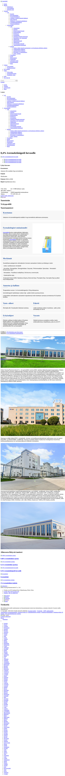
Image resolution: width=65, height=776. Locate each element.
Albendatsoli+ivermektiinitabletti (9, 612)
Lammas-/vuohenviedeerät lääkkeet (19, 18)
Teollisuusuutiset (11, 68)
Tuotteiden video (11, 75)
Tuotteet (6, 11)
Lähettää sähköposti (6, 616)
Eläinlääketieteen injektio (34, 612)
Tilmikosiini (16, 39)
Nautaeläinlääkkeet (15, 16)
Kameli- (12, 14)
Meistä (5, 5)
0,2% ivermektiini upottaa (9, 564)
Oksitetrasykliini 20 (22, 612)
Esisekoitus (13, 59)
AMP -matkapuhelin (48, 611)
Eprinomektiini (17, 32)
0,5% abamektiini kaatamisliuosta (14, 333)
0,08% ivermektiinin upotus (10, 558)
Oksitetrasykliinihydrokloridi (20, 36)
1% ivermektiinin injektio (9, 583)
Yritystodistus (10, 8)
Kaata (11, 56)
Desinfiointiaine (14, 62)
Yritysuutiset (10, 66)
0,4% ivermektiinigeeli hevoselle (11, 571)
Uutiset (5, 65)
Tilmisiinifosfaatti (17, 41)
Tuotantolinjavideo (11, 73)
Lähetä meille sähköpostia (7, 195)
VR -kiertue (7, 69)
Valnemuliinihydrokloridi (19, 45)
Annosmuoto (10, 25)
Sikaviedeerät (13, 19)
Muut (11, 63)
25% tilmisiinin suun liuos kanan (14, 332)
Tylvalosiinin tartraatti (18, 43)
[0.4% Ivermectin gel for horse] (9, 567)
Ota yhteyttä (7, 77)
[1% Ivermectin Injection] (8, 580)
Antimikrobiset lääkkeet (19, 51)
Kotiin (5, 4)
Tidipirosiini (16, 42)
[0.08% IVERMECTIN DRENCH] (8, 555)
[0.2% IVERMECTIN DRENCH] (8, 561)
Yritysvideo (10, 72)
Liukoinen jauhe (14, 60)
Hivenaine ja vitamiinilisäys (20, 52)
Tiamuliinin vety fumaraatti (20, 38)
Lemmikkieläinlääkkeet (16, 22)
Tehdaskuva (10, 6)
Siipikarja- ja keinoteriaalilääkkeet (18, 21)
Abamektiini (16, 28)
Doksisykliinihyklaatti (18, 31)
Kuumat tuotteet (32, 611)
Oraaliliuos (13, 55)
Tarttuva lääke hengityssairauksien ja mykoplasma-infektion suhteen (30, 48)
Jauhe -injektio (17, 53)
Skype (2, 618)
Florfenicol (16, 33)
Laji (8, 12)
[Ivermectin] (4, 574)
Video (5, 70)
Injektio (12, 46)
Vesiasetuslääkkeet (14, 24)
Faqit (5, 76)
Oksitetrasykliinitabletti (47, 612)
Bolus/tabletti (13, 58)
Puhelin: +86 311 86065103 (11, 593)
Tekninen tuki (10, 9)
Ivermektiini (16, 35)
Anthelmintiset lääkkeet (19, 49)
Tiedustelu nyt (4, 609)
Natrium (15, 29)
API (11, 26)
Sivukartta (39, 611)
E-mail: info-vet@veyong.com (11, 591)
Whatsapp (5, 619)
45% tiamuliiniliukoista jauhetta (13, 613)
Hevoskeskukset (14, 15)
